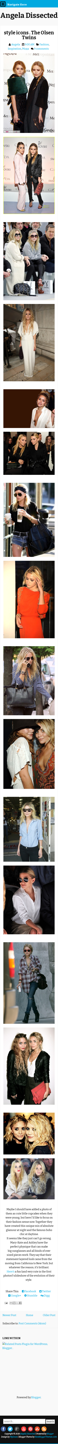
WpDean (14, 1437)
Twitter (46, 1291)
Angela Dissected (29, 15)
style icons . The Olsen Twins (29, 35)
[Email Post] (5, 1302)
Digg (47, 1295)
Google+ (15, 1295)
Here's (11, 1271)
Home (29, 1315)
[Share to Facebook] (20, 1303)
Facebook (30, 1291)
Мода (25, 48)
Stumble (32, 1295)
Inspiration (14, 48)
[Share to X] (17, 1303)
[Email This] (11, 1303)
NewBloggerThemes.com (46, 1437)
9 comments (41, 48)
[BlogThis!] (14, 1303)
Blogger (36, 1397)
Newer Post (9, 1315)
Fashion (44, 44)
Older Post (49, 1315)
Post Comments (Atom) (32, 1323)
